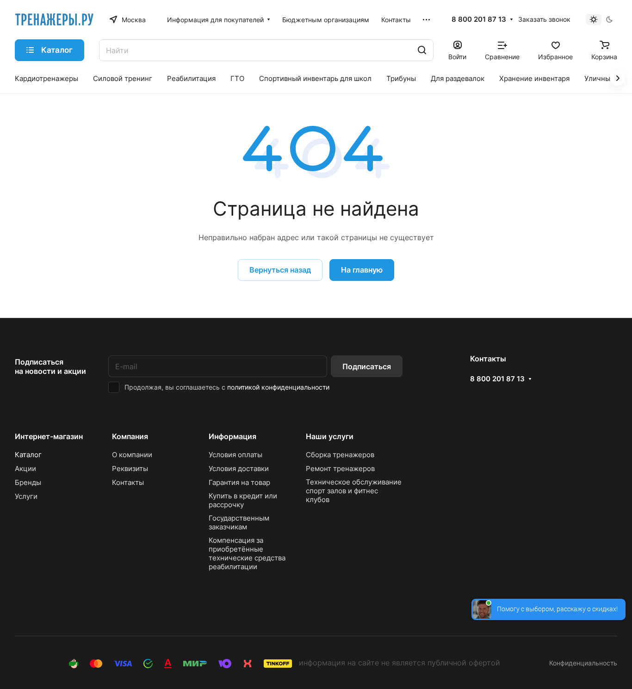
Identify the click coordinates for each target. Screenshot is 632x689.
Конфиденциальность (583, 663)
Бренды (28, 482)
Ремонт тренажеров (340, 468)
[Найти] (422, 50)
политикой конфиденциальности (278, 387)
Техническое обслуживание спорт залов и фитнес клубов (354, 491)
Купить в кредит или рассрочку (243, 500)
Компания (130, 436)
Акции (25, 468)
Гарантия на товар (239, 482)
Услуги (26, 496)
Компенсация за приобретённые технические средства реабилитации (247, 553)
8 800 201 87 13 (479, 19)
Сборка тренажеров (340, 454)
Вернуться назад (280, 269)
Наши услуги (329, 436)
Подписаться (366, 366)
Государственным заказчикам (239, 522)
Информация (232, 436)
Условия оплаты (235, 454)
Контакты (128, 482)
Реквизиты (130, 468)
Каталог (28, 454)
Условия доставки (239, 468)
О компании (132, 454)
